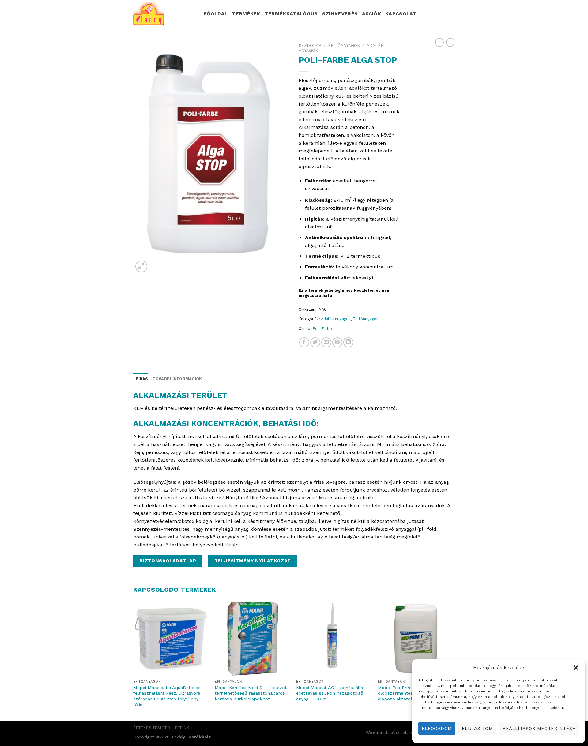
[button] (576, 668)
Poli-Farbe (322, 328)
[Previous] (133, 660)
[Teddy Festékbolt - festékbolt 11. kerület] (163, 14)
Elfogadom (437, 728)
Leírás (140, 379)
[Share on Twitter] (315, 342)
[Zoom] (141, 266)
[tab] (140, 379)
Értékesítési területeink (161, 727)
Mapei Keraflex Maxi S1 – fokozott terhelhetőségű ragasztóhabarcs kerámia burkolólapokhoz (251, 693)
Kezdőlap (310, 45)
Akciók (371, 14)
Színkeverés (340, 14)
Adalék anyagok (336, 319)
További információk (177, 379)
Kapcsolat (401, 14)
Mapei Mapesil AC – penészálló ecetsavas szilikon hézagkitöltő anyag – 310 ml (329, 693)
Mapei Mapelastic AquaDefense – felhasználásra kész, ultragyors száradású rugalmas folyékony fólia (169, 696)
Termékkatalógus (291, 14)
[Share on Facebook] (304, 342)
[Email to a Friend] (326, 342)
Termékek (246, 14)
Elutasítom (477, 728)
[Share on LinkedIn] (348, 342)
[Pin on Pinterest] (337, 342)
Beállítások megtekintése (539, 728)
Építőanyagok (344, 45)
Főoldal (216, 14)
